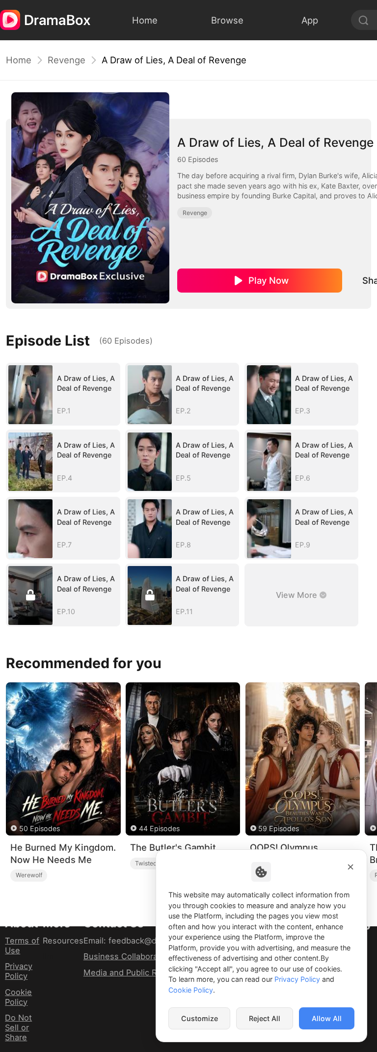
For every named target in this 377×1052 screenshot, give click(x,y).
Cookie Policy (18, 997)
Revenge (66, 59)
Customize (199, 1018)
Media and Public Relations (135, 972)
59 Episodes (278, 828)
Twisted (146, 863)
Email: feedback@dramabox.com (145, 940)
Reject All (264, 1018)
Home (18, 59)
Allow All (327, 1018)
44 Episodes (159, 828)
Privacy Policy (18, 971)
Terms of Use (22, 945)
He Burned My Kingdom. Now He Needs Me (63, 853)
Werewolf (29, 875)
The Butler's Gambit (173, 847)
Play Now (268, 280)
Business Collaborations (130, 956)
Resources (63, 940)
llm (48, 956)
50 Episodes (39, 828)
